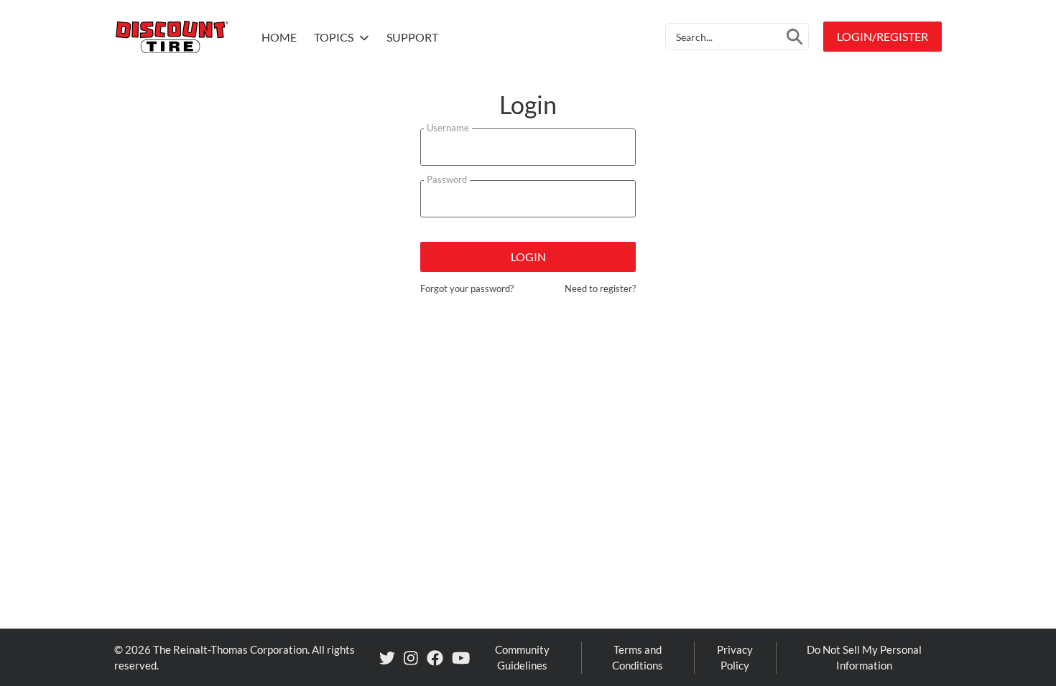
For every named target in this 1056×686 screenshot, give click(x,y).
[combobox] (737, 37)
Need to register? (600, 288)
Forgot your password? (467, 288)
